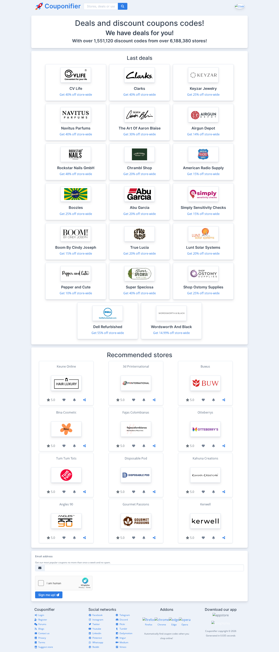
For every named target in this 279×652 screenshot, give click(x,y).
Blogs (41, 628)
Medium (124, 642)
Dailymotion (126, 633)
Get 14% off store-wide (203, 134)
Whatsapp (97, 642)
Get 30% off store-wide (139, 134)
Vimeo (123, 647)
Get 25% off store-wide (203, 94)
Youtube (96, 628)
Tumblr (123, 628)
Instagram (97, 619)
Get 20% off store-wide (139, 174)
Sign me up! (47, 595)
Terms (41, 642)
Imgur (123, 637)
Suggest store (45, 647)
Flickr (122, 624)
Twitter (96, 624)
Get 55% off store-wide (107, 333)
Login (41, 615)
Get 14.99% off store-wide (171, 333)
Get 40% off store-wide (76, 94)
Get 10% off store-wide (76, 293)
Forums (42, 624)
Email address (44, 556)
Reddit (95, 647)
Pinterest (97, 637)
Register (42, 619)
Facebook (97, 615)
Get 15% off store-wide (203, 174)
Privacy (42, 637)
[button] (239, 6)
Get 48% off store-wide (76, 174)
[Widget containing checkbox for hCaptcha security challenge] (63, 583)
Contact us (44, 633)
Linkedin (96, 633)
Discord (124, 619)
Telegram (125, 615)
